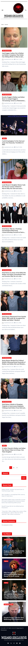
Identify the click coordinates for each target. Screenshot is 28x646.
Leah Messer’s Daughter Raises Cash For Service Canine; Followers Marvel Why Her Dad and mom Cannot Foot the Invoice (13, 187)
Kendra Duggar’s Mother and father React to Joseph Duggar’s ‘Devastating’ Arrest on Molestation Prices (13, 99)
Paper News (19, 628)
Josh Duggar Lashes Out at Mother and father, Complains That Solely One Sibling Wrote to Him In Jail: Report (13, 55)
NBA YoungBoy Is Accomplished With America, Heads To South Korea (14, 574)
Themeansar (4, 630)
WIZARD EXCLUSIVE (13, 15)
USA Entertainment (7, 50)
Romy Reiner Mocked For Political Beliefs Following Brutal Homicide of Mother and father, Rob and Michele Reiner (13, 363)
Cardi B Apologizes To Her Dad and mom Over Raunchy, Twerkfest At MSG (13, 142)
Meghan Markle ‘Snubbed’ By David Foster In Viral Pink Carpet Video (13, 490)
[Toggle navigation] (2, 10)
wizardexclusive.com (9, 59)
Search (5, 473)
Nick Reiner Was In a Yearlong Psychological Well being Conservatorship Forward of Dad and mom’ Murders (14, 231)
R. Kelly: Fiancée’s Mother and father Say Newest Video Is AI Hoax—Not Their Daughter (14, 450)
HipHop (4, 138)
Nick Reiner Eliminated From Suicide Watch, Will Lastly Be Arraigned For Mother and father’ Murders (14, 318)
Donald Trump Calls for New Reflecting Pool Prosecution (14, 618)
